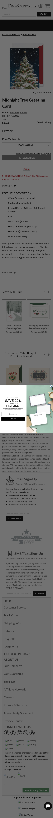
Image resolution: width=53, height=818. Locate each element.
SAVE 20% (13, 418)
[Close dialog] (51, 386)
